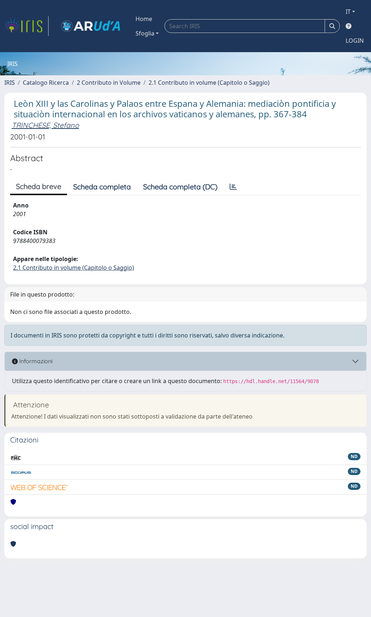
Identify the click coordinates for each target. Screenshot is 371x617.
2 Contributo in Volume (109, 83)
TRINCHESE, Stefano (45, 125)
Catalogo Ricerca (46, 83)
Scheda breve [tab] (38, 186)
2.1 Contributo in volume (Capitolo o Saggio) (209, 83)
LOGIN (355, 41)
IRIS (9, 83)
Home (144, 19)
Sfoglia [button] (145, 33)
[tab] (233, 186)
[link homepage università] (90, 26)
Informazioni (35, 361)
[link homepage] (26, 26)
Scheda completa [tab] (102, 186)
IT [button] (348, 12)
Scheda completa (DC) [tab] (180, 186)
